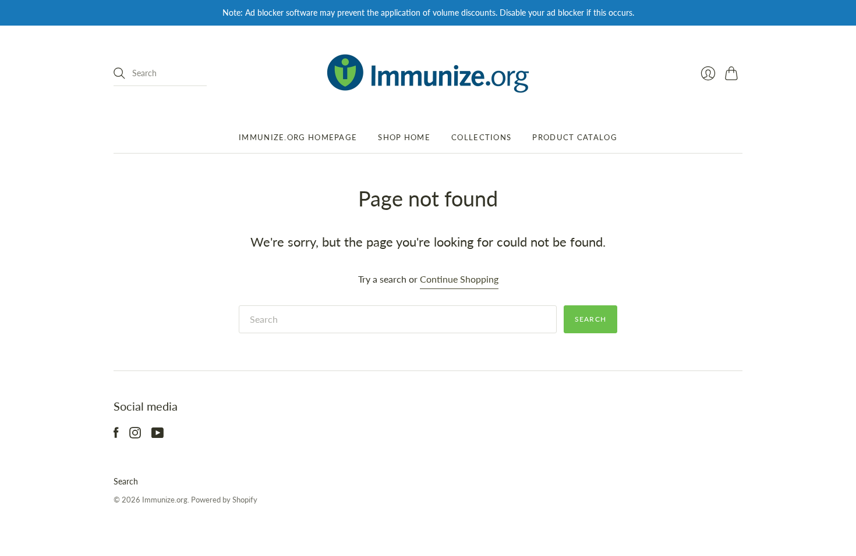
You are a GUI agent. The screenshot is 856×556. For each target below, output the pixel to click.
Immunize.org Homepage (298, 137)
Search (126, 481)
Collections (481, 137)
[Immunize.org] (428, 74)
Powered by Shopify (224, 499)
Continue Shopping (459, 278)
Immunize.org (165, 499)
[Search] (119, 73)
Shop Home (404, 137)
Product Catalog (574, 137)
